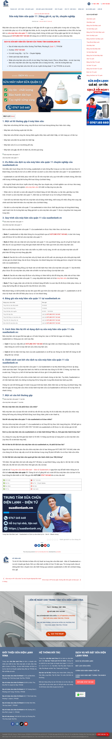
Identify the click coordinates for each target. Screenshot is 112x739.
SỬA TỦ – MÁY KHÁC (70, 9)
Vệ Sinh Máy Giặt (92, 52)
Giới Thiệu (21, 9)
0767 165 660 (46, 475)
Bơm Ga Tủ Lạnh (92, 72)
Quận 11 (53, 46)
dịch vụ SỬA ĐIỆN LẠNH (84, 661)
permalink (58, 551)
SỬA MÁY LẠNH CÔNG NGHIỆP (44, 9)
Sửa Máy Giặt (91, 45)
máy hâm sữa (61, 278)
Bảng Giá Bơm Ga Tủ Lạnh (94, 75)
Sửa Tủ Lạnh (90, 59)
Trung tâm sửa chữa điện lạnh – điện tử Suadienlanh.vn (30, 470)
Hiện (12, 116)
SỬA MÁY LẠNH (29, 9)
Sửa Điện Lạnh (91, 19)
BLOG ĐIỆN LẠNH (90, 9)
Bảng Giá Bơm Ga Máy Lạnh (95, 39)
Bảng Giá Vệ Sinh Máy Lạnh (95, 32)
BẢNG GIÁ (81, 9)
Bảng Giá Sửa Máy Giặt (93, 49)
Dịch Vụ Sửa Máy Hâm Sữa (42, 13)
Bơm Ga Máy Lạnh (92, 35)
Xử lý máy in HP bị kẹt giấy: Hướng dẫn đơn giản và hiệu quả (60, 580)
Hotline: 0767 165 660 (85, 682)
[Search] (89, 3)
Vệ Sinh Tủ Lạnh (91, 65)
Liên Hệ (100, 9)
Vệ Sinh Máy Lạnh (92, 29)
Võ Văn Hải (49, 21)
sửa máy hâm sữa (32, 187)
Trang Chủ (13, 9)
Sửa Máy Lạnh (91, 22)
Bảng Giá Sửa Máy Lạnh (94, 25)
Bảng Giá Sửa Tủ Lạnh (93, 62)
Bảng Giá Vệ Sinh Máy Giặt (95, 55)
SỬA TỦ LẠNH (58, 9)
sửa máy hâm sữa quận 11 (17, 33)
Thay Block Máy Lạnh (93, 42)
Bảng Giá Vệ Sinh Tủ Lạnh (94, 69)
